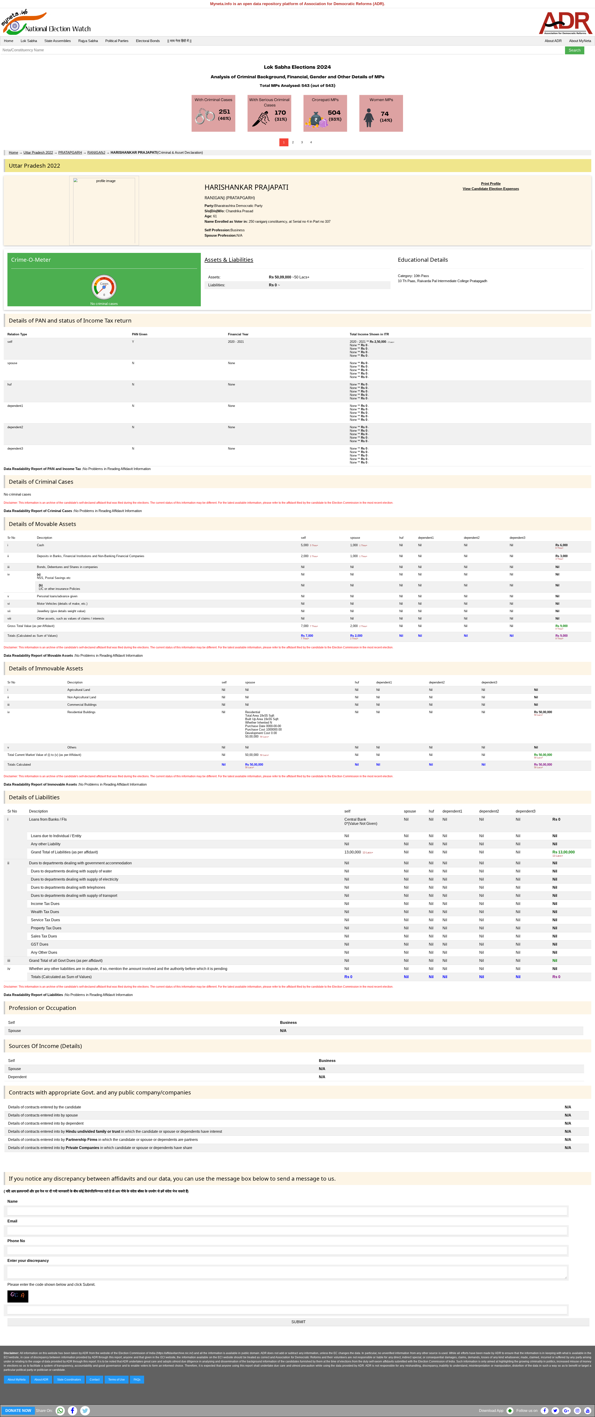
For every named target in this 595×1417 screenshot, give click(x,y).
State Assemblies (57, 41)
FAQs (137, 1379)
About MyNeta (580, 41)
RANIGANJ (96, 152)
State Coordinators (69, 1379)
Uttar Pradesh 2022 (38, 152)
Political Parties (117, 41)
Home (8, 41)
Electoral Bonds (148, 41)
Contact (94, 1379)
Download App (491, 1411)
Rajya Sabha (88, 41)
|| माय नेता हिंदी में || (179, 41)
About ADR (553, 41)
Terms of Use (116, 1379)
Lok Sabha (29, 41)
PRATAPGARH (70, 152)
